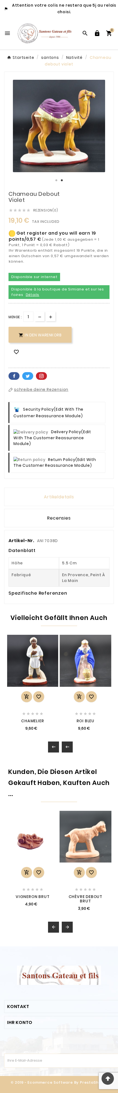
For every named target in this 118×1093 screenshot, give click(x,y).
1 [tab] (56, 180)
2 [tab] (61, 180)
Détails (33, 294)
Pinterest (41, 376)
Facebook (14, 376)
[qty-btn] (50, 316)
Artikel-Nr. (22, 540)
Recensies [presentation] (59, 518)
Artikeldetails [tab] (59, 497)
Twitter (27, 376)
